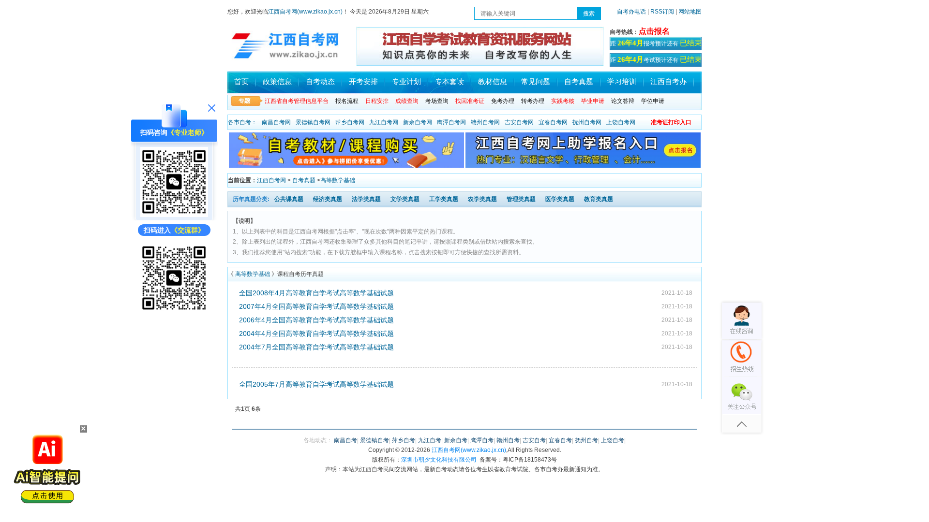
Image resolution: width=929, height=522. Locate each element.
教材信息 (492, 81)
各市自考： (242, 122)
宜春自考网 (553, 122)
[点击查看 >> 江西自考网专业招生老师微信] (174, 214)
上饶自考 (612, 440)
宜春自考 (560, 440)
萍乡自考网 (349, 122)
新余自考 (455, 440)
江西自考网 (271, 180)
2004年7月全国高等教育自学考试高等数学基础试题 (316, 347)
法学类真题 (366, 199)
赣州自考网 (485, 122)
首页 (241, 81)
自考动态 (320, 81)
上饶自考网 (620, 122)
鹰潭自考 (482, 440)
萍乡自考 (403, 440)
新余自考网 (417, 122)
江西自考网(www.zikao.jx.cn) (305, 11)
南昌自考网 (276, 122)
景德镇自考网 (313, 122)
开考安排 (363, 81)
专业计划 (406, 81)
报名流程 (347, 101)
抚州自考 (586, 440)
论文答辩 (622, 101)
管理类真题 (521, 199)
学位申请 (652, 101)
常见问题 (535, 81)
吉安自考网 (519, 122)
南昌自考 (345, 440)
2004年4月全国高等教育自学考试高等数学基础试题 (316, 333)
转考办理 (532, 101)
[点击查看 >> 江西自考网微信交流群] (174, 311)
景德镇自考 (374, 440)
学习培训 (621, 81)
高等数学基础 (337, 180)
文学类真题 (405, 199)
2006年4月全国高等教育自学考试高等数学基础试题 (316, 320)
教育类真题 (598, 199)
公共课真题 (288, 199)
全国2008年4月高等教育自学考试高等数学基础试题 (316, 293)
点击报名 (654, 31)
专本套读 (449, 81)
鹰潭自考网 (451, 122)
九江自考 (429, 440)
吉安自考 (534, 440)
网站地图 (690, 11)
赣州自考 (508, 440)
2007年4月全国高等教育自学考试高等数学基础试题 (316, 306)
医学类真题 (559, 199)
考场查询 (437, 101)
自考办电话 (631, 11)
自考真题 (578, 81)
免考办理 (502, 101)
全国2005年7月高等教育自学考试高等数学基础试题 (316, 384)
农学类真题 (482, 199)
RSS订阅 (662, 11)
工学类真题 (443, 199)
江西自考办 (668, 81)
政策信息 (277, 81)
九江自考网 (383, 122)
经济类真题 (327, 199)
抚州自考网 (586, 122)
